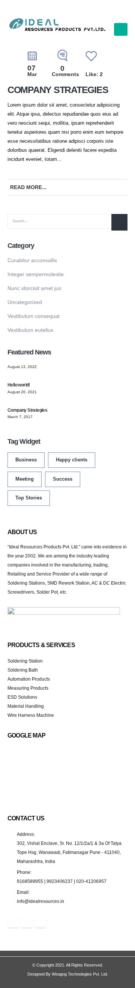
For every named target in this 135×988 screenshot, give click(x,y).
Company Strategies (58, 89)
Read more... (28, 187)
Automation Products (29, 678)
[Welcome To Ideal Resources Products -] (58, 25)
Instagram (40, 922)
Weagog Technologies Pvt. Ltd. (80, 974)
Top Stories (28, 498)
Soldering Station (25, 660)
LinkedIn (123, 187)
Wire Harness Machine (31, 715)
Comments (65, 71)
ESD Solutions (22, 697)
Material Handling (26, 706)
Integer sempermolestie (36, 274)
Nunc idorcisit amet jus (34, 288)
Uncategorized (25, 302)
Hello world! (19, 385)
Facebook (102, 187)
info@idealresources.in (40, 901)
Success (62, 479)
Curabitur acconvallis (32, 260)
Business (26, 460)
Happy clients (71, 460)
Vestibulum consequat (34, 316)
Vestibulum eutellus (30, 330)
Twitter (112, 187)
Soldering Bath (23, 669)
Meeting (24, 479)
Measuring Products (28, 688)
